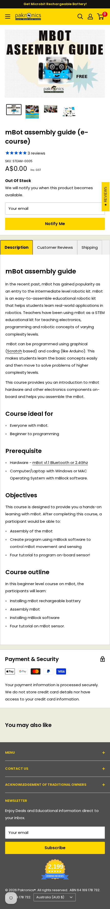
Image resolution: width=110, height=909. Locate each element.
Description (16, 247)
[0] (100, 16)
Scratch (14, 351)
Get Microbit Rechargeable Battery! (55, 4)
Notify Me (55, 224)
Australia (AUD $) (50, 897)
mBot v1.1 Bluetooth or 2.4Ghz (60, 462)
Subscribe (55, 848)
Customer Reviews (55, 247)
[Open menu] (7, 17)
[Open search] (80, 16)
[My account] (90, 16)
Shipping (90, 247)
